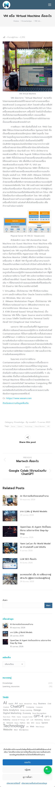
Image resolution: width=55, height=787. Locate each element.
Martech (47, 720)
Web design (40, 727)
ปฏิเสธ (27, 770)
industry (6, 719)
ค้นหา (5, 600)
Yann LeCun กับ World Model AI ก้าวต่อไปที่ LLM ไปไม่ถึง (35, 545)
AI (5, 702)
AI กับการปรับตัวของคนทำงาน (34, 496)
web (32, 726)
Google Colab (27, 717)
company (30, 707)
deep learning (26, 710)
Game (19, 717)
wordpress (23, 729)
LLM (31, 720)
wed (15, 730)
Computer (39, 707)
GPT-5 (48, 716)
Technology (28, 426)
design (37, 710)
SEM (28, 723)
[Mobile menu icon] (49, 4)
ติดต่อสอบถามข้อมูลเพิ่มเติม (16, 403)
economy (27, 713)
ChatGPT (17, 706)
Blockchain (28, 704)
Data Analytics (11, 710)
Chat (49, 703)
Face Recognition (39, 713)
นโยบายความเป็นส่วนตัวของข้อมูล (34, 783)
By (31, 422)
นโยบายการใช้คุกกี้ (13, 783)
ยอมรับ (27, 762)
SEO (32, 723)
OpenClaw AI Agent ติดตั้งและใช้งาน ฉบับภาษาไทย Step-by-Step (35, 530)
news (16, 723)
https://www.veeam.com (19, 398)
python (22, 723)
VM (48, 426)
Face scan (6, 717)
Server (13, 426)
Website (7, 729)
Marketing (39, 720)
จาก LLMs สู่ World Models (33, 511)
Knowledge (19, 422)
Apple (10, 703)
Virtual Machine (40, 426)
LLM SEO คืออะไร (28, 559)
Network (10, 723)
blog (35, 704)
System (20, 426)
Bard (21, 704)
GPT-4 (38, 716)
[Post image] (10, 500)
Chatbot (6, 707)
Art (16, 703)
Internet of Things (18, 720)
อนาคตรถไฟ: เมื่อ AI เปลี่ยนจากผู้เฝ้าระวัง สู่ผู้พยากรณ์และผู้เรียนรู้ (35, 576)
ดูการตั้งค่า (27, 777)
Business (42, 703)
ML (4, 723)
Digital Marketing (12, 713)
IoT (28, 720)
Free (13, 717)
